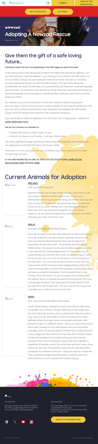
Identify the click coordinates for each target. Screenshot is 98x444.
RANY (31, 296)
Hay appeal (63, 12)
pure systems (87, 438)
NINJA (31, 224)
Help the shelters (38, 12)
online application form (16, 121)
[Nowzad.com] (16, 3)
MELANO (33, 183)
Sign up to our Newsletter (68, 419)
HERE (37, 163)
